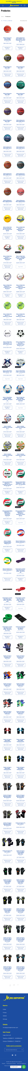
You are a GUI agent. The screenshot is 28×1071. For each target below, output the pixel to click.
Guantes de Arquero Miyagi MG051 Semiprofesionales (7, 740)
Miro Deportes (13, 1061)
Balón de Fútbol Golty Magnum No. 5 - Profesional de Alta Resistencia (7, 287)
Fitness (4, 1012)
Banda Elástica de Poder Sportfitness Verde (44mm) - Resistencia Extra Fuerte (7, 628)
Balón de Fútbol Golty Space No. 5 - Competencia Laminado (7, 315)
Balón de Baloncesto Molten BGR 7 (7, 67)
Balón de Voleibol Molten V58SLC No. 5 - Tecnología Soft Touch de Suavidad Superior (7, 483)
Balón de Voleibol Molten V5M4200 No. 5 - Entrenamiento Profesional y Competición (7, 513)
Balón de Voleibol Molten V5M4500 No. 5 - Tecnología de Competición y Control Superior (20, 513)
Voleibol (5, 1015)
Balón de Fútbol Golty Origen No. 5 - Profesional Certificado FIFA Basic (20, 287)
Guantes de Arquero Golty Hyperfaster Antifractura (7, 657)
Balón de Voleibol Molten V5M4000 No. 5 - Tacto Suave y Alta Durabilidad (20, 483)
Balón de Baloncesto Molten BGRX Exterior (20, 121)
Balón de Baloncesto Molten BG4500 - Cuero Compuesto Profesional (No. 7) (20, 39)
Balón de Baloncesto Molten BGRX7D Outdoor (20, 174)
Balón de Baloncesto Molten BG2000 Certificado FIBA (7, 39)
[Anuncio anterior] (2, 1)
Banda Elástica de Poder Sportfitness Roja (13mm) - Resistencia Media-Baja (20, 599)
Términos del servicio (8, 1065)
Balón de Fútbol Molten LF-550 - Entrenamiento (20, 371)
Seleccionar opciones (7, 74)
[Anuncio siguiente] (25, 1)
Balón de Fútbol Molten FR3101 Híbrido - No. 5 (7, 371)
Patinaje (5, 1019)
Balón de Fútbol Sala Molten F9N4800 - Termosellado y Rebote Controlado (20, 399)
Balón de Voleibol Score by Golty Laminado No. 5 (20, 541)
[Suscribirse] (22, 1049)
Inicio (2, 16)
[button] (2, 5)
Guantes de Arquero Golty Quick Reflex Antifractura (7, 685)
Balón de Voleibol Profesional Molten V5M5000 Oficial (7, 542)
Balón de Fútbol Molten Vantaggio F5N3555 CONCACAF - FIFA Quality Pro (7, 399)
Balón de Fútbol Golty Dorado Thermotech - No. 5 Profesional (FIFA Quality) (7, 229)
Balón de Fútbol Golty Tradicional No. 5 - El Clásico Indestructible (7, 343)
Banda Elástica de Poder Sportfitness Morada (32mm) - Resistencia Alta (20, 570)
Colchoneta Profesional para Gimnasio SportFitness (20, 628)
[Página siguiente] (17, 984)
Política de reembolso (21, 1063)
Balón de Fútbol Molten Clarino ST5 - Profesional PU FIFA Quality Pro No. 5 (20, 343)
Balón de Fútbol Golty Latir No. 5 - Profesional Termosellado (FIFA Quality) (20, 258)
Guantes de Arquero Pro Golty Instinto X (20, 823)
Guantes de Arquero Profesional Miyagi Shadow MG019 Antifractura (20, 852)
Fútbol (4, 1009)
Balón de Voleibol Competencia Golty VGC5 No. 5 (7, 427)
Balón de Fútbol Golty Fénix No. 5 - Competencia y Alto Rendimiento (20, 229)
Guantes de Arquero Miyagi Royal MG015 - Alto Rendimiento (7, 796)
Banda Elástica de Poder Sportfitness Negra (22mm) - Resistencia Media (7, 599)
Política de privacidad (11, 1063)
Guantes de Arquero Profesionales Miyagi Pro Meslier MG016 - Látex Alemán (20, 910)
